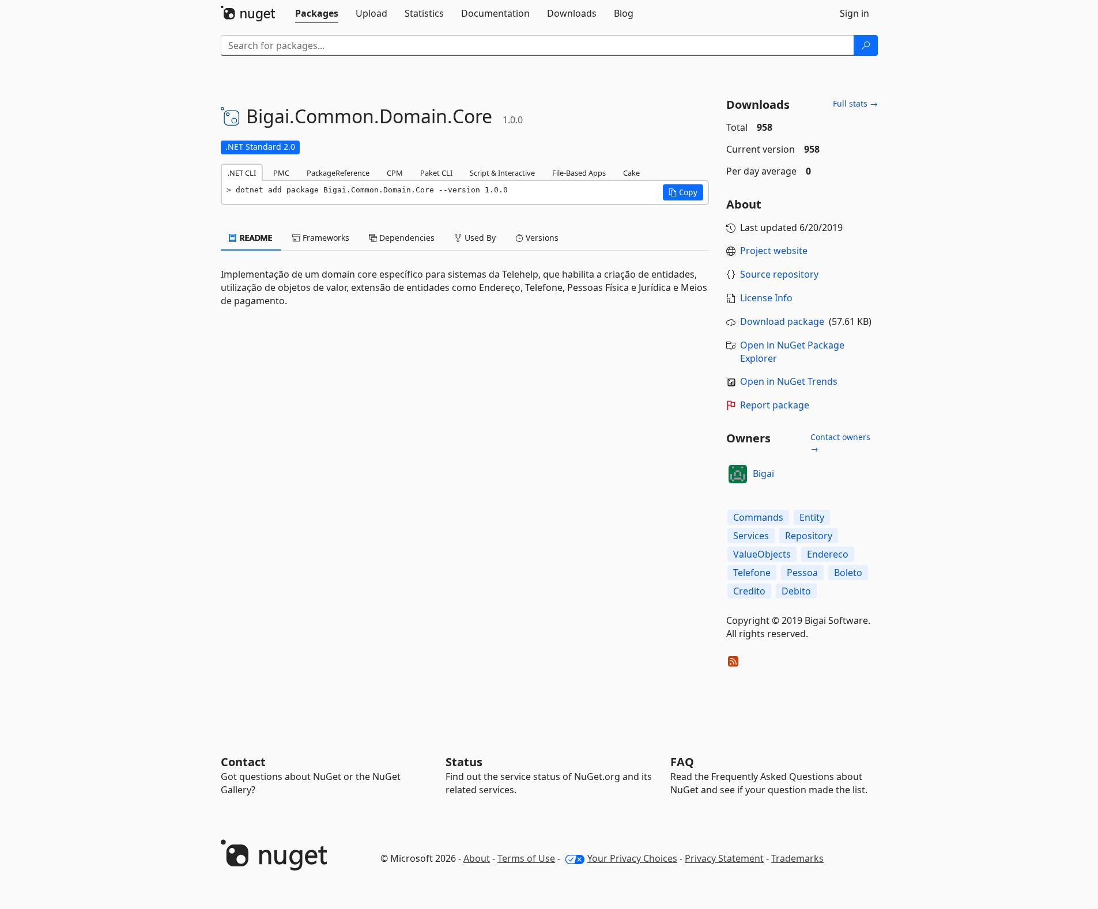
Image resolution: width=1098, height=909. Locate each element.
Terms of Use (526, 858)
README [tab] (255, 237)
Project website (774, 250)
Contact (243, 762)
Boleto (848, 572)
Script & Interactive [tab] (502, 173)
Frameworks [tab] (324, 237)
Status (464, 762)
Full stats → (855, 103)
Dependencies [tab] (406, 237)
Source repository (779, 274)
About (476, 858)
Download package (782, 321)
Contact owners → (840, 442)
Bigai (763, 473)
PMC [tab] (281, 173)
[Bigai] (737, 474)
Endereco (827, 554)
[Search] (866, 45)
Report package (774, 405)
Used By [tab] (479, 237)
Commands (758, 517)
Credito (749, 591)
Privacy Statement (724, 858)
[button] (683, 192)
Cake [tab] (631, 173)
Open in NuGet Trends (788, 381)
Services (751, 535)
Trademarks (797, 858)
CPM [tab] (395, 173)
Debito (796, 591)
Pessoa (802, 572)
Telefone (752, 572)
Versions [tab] (541, 237)
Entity (811, 517)
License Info (766, 297)
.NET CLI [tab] (242, 173)
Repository (808, 535)
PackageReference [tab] (338, 173)
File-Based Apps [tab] (579, 173)
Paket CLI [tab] (436, 173)
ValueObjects (762, 554)
